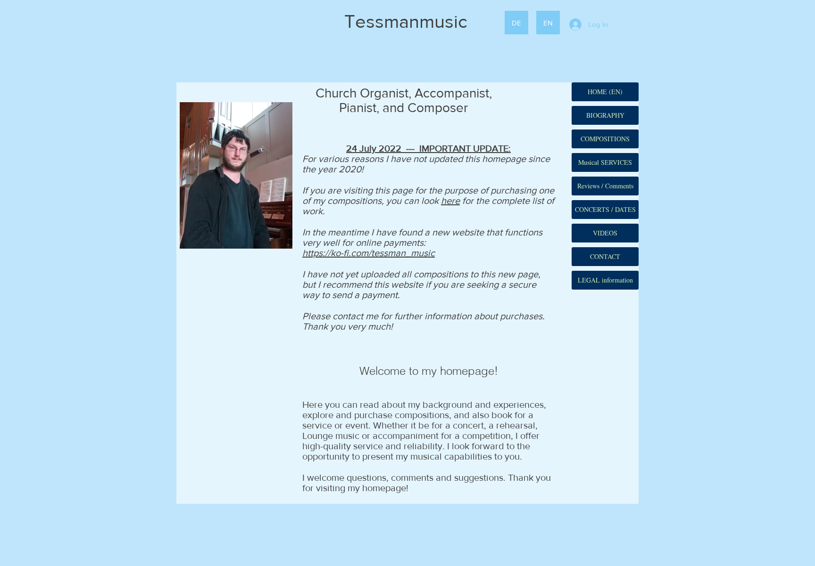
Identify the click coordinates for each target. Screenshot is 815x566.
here (450, 200)
